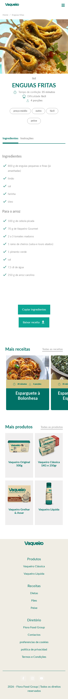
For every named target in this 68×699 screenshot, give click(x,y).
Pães (34, 600)
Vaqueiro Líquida (34, 573)
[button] (63, 5)
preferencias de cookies (34, 642)
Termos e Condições (34, 656)
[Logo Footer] (34, 541)
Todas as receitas (52, 349)
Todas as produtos (52, 427)
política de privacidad (34, 649)
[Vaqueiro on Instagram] (32, 678)
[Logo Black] (12, 3)
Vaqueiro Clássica (34, 566)
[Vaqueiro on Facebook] (23, 678)
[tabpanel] (34, 219)
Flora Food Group (34, 627)
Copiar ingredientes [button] (34, 309)
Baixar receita (31, 322)
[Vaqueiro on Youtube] (41, 678)
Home (5, 15)
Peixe (34, 608)
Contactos (34, 634)
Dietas (34, 593)
